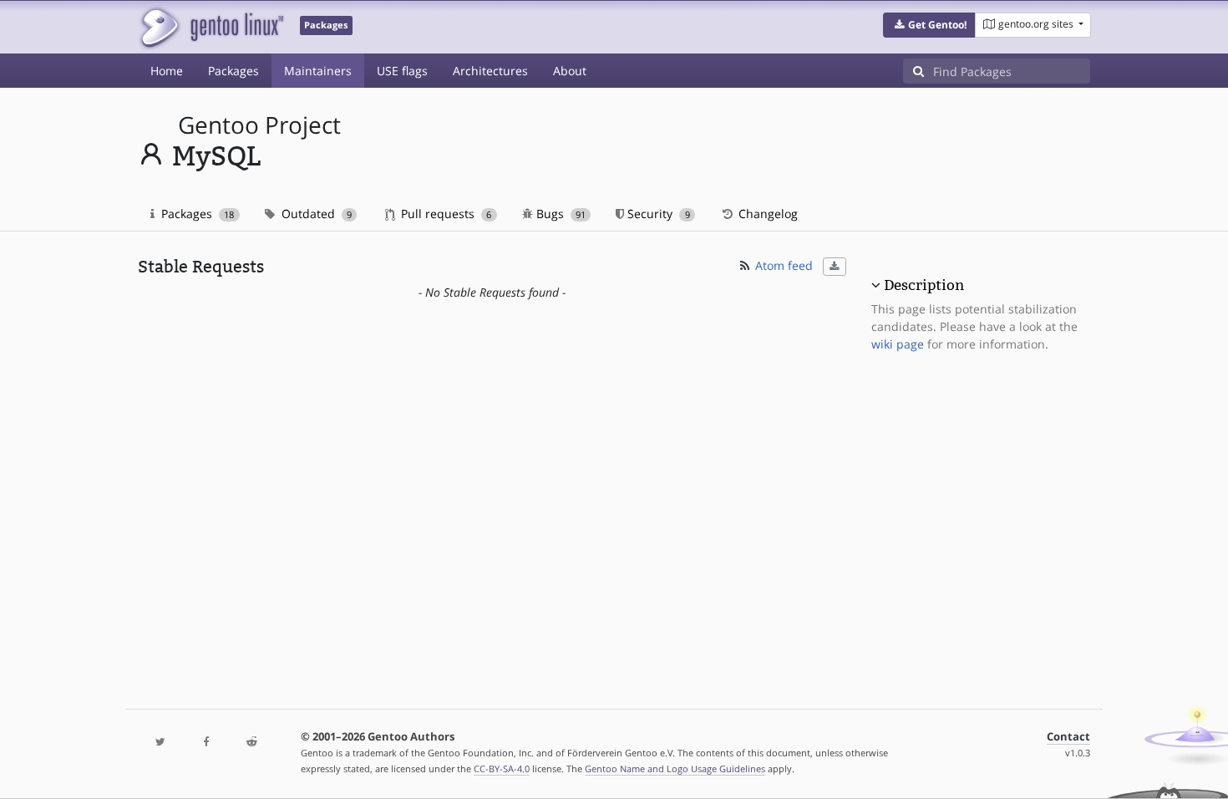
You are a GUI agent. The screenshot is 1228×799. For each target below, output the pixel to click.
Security (656, 213)
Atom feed (782, 265)
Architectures (490, 71)
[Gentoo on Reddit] (251, 743)
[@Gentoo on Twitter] (160, 743)
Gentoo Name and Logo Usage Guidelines (675, 768)
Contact (1068, 737)
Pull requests (444, 213)
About (569, 71)
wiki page (897, 344)
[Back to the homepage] (211, 27)
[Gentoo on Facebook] (205, 743)
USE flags (402, 71)
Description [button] (924, 285)
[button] (929, 25)
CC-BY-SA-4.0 (502, 768)
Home (166, 71)
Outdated (315, 213)
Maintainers (318, 71)
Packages (233, 71)
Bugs (559, 213)
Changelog (766, 213)
